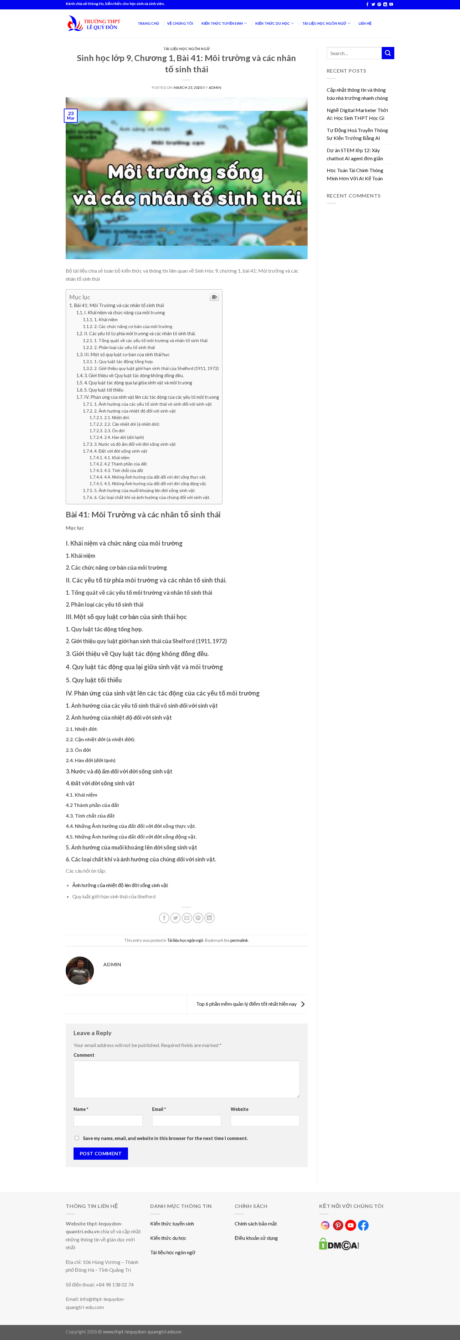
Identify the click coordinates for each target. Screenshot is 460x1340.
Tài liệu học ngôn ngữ (186, 49)
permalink (239, 940)
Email (159, 1109)
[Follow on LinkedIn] (385, 5)
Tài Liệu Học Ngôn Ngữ (324, 23)
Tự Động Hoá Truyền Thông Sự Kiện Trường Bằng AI (357, 134)
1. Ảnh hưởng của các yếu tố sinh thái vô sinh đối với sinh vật (153, 404)
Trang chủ (148, 23)
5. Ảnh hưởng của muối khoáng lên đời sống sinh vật (144, 490)
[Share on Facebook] (164, 918)
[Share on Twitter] (175, 918)
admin (215, 87)
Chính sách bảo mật (256, 1223)
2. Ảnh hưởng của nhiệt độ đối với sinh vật (135, 410)
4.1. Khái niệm (117, 457)
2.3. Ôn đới (114, 430)
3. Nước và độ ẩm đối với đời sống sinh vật (135, 444)
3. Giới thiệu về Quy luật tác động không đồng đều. (134, 375)
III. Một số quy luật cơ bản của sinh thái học (127, 354)
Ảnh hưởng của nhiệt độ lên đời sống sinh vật (120, 885)
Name (81, 1109)
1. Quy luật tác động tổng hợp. (124, 361)
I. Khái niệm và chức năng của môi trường (124, 312)
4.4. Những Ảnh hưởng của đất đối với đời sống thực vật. (155, 477)
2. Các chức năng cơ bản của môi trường (133, 326)
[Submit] (388, 53)
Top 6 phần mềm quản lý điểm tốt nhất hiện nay (247, 1004)
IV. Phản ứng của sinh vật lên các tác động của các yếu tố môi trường (151, 397)
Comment (84, 1055)
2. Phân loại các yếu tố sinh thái (124, 347)
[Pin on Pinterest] (198, 918)
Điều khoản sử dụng (256, 1238)
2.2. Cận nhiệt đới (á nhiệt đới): (132, 424)
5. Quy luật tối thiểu (103, 390)
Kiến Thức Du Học (272, 23)
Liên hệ (365, 23)
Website (239, 1109)
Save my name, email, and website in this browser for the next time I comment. (165, 1138)
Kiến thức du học (168, 1238)
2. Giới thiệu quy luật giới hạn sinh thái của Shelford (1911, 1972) (156, 368)
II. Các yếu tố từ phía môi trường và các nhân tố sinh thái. (140, 333)
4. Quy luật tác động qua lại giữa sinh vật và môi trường (138, 382)
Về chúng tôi (180, 23)
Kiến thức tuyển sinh (172, 1223)
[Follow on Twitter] (373, 5)
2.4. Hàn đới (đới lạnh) (124, 437)
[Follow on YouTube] (391, 5)
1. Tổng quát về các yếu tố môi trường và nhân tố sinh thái (150, 340)
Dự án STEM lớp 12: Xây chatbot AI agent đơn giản (355, 154)
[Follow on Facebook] (367, 5)
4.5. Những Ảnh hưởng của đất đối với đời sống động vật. (155, 483)
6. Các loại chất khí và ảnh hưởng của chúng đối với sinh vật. (152, 497)
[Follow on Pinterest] (379, 5)
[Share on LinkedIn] (209, 918)
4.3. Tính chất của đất (123, 470)
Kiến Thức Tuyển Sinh (222, 23)
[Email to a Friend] (187, 918)
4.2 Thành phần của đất (125, 463)
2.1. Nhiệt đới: (117, 417)
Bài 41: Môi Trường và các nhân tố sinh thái (119, 305)
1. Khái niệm (106, 319)
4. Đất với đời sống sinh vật (120, 451)
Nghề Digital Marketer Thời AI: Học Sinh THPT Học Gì (357, 114)
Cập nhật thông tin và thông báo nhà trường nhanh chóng (357, 94)
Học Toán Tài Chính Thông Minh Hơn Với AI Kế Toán (355, 174)
